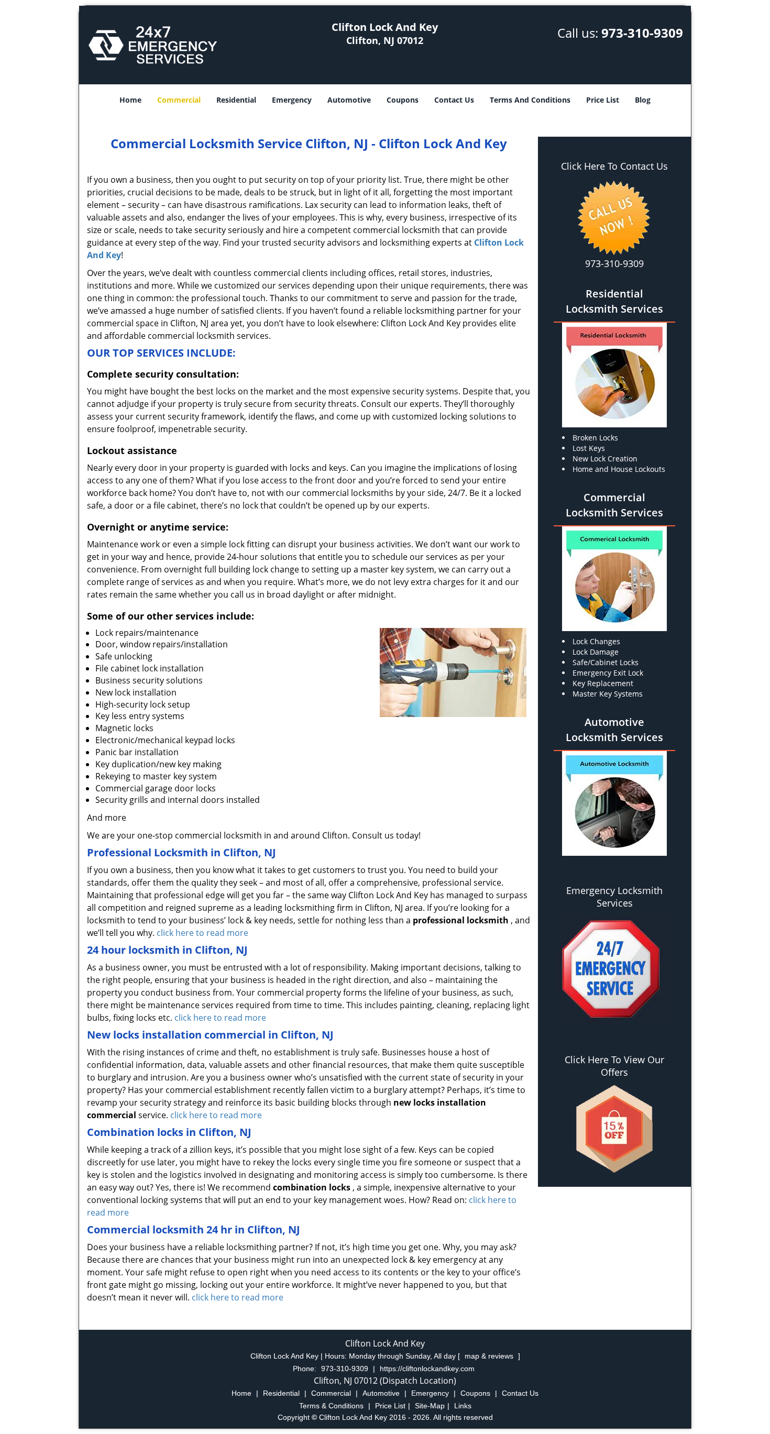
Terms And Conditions (530, 100)
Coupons (403, 100)
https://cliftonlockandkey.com (427, 1368)
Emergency (292, 100)
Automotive (349, 100)
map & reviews (490, 1356)
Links (462, 1406)
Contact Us (454, 100)
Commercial (179, 100)
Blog (643, 100)
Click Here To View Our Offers (614, 1065)
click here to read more (202, 933)
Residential (236, 100)
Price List (602, 100)
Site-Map (430, 1406)
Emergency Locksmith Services (614, 896)
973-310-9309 (642, 32)
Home (130, 100)
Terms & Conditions (331, 1406)
